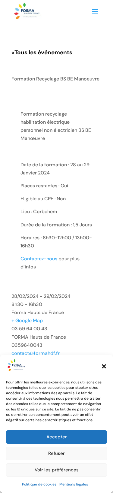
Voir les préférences (57, 470)
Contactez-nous (38, 259)
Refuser (56, 453)
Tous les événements (41, 52)
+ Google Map (27, 320)
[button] (104, 366)
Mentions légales (73, 484)
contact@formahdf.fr (35, 353)
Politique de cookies (39, 484)
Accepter (56, 437)
